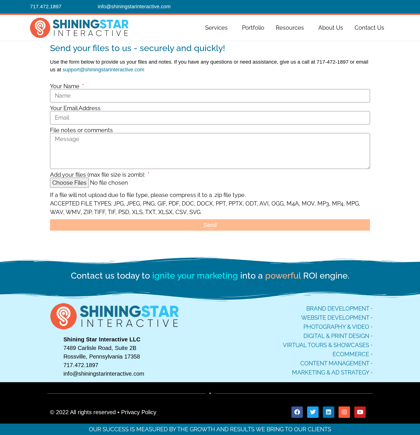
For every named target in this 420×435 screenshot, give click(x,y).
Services (216, 27)
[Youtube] (360, 412)
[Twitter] (313, 412)
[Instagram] (344, 412)
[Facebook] (297, 412)
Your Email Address (75, 108)
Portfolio (253, 27)
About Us (330, 27)
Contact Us (369, 27)
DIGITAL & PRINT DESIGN (336, 336)
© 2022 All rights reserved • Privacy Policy (103, 412)
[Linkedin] (328, 412)
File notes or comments (81, 130)
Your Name (65, 86)
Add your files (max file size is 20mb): (98, 175)
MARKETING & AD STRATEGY (330, 372)
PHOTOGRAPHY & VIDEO (336, 326)
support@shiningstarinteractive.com (103, 69)
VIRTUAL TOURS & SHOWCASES (326, 345)
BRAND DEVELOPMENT (337, 308)
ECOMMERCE (351, 354)
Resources (290, 27)
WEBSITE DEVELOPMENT (335, 317)
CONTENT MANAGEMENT (334, 363)
